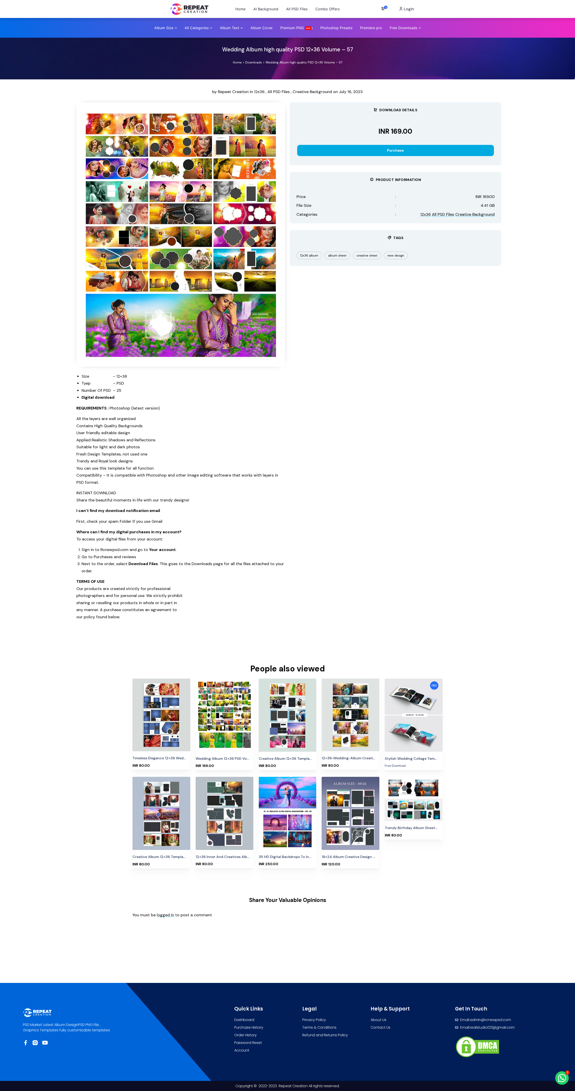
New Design (395, 255)
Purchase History (248, 1027)
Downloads (253, 62)
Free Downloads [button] (403, 28)
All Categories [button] (197, 28)
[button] (562, 1078)
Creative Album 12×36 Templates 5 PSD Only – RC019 (178, 856)
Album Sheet (337, 255)
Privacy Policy (314, 1019)
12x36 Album (309, 255)
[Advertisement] (245, 644)
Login (408, 9)
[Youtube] (44, 1042)
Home (237, 62)
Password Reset (248, 1042)
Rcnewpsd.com (113, 549)
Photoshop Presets (336, 28)
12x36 (259, 91)
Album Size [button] (163, 28)
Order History (245, 1035)
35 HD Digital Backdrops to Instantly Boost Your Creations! (309, 856)
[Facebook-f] (25, 1042)
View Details (161, 713)
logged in (165, 915)
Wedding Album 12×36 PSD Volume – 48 (230, 758)
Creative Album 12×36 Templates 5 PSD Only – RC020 (305, 758)
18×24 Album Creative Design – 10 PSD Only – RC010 (367, 856)
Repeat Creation (234, 91)
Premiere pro (371, 28)
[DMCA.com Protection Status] (477, 1046)
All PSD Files (279, 91)
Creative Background (312, 91)
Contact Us (380, 1027)
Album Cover (261, 28)
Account (241, 1050)
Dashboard (244, 1019)
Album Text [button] (229, 28)
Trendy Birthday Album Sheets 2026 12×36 (421, 827)
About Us (378, 1019)
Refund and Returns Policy (325, 1035)
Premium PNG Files (296, 28)
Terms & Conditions (319, 1027)
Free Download (413, 705)
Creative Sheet (367, 255)
